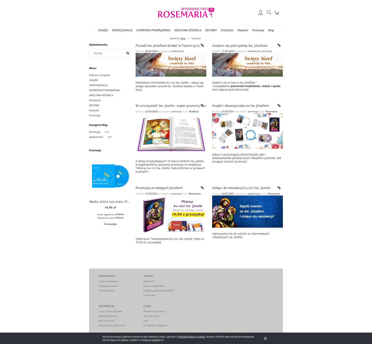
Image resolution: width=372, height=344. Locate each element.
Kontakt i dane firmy (154, 311)
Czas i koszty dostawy (110, 311)
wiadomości (96, 137)
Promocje (94, 115)
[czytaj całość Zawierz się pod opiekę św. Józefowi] (279, 45)
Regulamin (149, 281)
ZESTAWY (94, 105)
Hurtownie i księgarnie (155, 325)
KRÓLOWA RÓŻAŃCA (101, 95)
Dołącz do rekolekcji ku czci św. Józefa (241, 188)
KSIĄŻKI (93, 80)
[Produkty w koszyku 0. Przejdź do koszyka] (277, 14)
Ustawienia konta (108, 286)
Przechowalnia (107, 290)
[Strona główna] (186, 12)
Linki (145, 320)
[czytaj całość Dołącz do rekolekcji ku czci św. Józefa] (279, 188)
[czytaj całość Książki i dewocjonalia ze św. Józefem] (279, 106)
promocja (94, 132)
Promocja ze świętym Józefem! (159, 188)
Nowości (94, 110)
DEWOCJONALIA (98, 85)
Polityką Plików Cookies (191, 336)
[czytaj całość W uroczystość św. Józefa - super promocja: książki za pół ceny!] (202, 106)
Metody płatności (108, 316)
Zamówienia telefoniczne (112, 325)
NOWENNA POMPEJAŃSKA (104, 90)
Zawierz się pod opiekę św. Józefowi (239, 45)
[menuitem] (103, 30)
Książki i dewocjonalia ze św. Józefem (240, 105)
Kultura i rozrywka (99, 75)
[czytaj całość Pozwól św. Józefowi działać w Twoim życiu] (202, 45)
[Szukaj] (128, 53)
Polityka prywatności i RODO (158, 290)
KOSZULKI (95, 100)
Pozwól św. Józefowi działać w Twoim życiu (168, 45)
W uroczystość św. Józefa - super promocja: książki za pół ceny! (171, 105)
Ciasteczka (149, 295)
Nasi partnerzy (151, 316)
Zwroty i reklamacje (153, 286)
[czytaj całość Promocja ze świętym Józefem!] (202, 188)
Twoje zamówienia (109, 281)
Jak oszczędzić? (107, 320)
